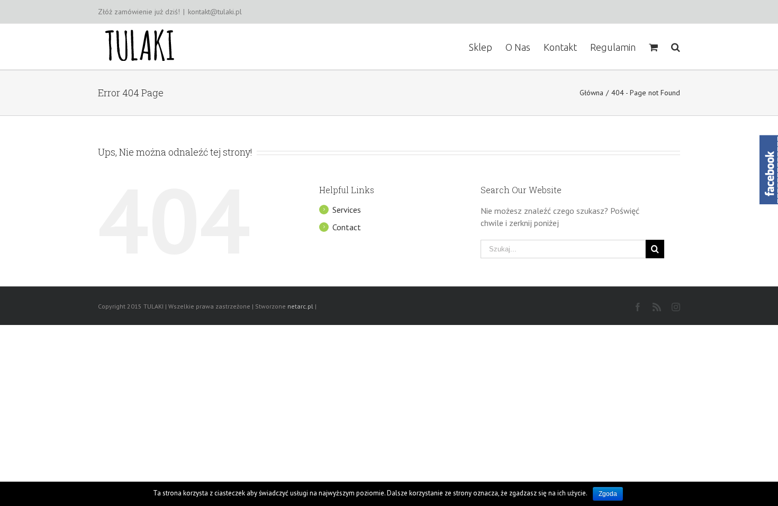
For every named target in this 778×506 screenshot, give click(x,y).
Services (346, 209)
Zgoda (608, 494)
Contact (346, 227)
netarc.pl (300, 306)
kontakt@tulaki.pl (215, 11)
